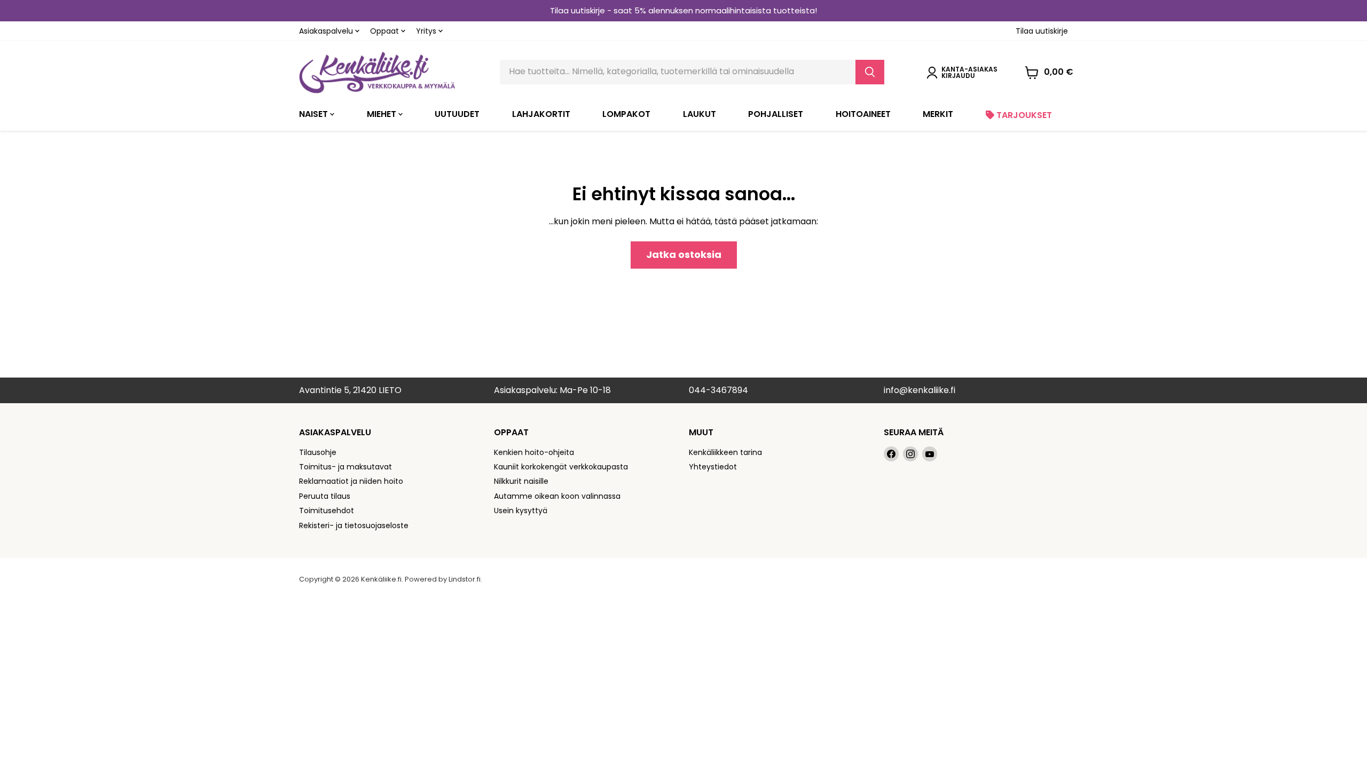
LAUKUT (699, 114)
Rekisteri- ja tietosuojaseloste (353, 525)
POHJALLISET (775, 114)
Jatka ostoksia (683, 254)
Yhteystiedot (713, 466)
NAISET (314, 114)
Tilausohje (317, 452)
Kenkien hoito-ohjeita (534, 452)
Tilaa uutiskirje (1042, 31)
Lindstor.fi (465, 579)
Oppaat (385, 31)
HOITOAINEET (863, 114)
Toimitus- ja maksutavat (345, 466)
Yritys (427, 31)
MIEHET (382, 114)
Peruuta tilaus (324, 496)
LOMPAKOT (626, 114)
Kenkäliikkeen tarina (725, 452)
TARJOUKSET (1023, 115)
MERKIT (938, 114)
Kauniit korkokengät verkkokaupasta (561, 466)
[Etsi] (869, 72)
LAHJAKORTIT (541, 114)
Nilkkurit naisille (521, 481)
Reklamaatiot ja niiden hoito (351, 481)
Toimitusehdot (326, 510)
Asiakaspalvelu (327, 31)
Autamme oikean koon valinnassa (557, 496)
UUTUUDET (457, 114)
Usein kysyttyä (520, 510)
